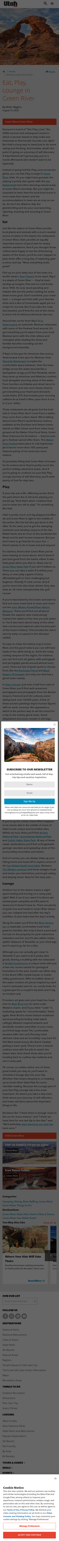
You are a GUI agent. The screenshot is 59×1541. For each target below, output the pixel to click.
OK (55, 1478)
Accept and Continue (29, 1535)
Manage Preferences (29, 1526)
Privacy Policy (27, 1510)
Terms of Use (13, 1510)
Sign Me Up (29, 801)
